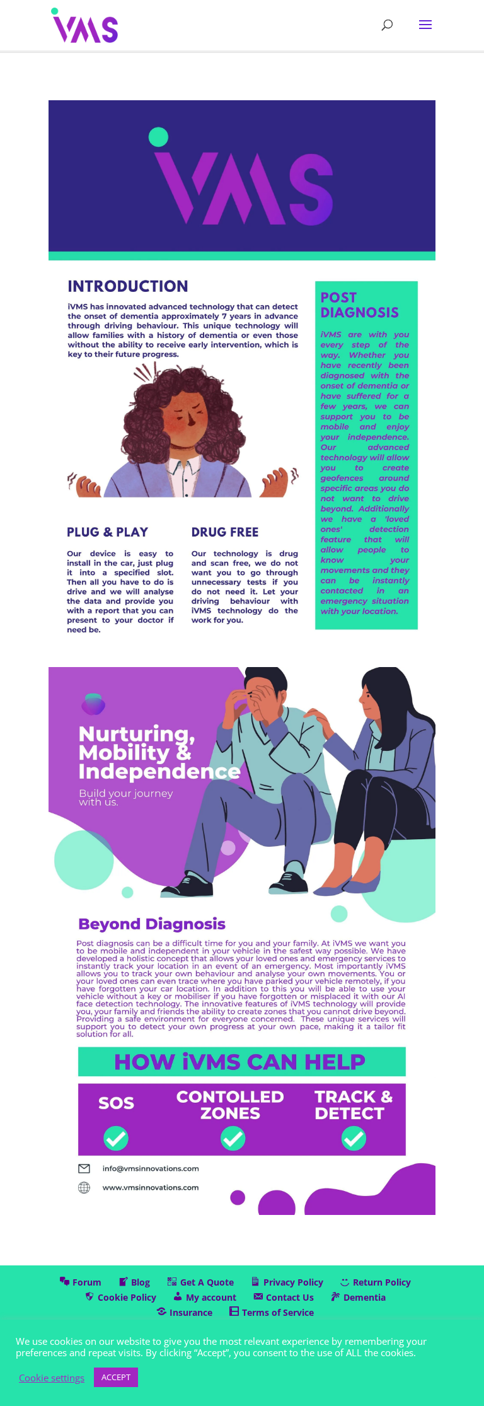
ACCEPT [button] (115, 1377)
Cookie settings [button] (51, 1377)
